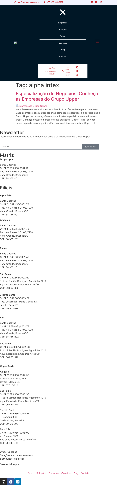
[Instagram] (101, 2)
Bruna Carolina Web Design (35, 464)
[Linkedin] (96, 2)
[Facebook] (92, 2)
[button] (97, 41)
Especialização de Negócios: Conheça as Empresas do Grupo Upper (57, 96)
